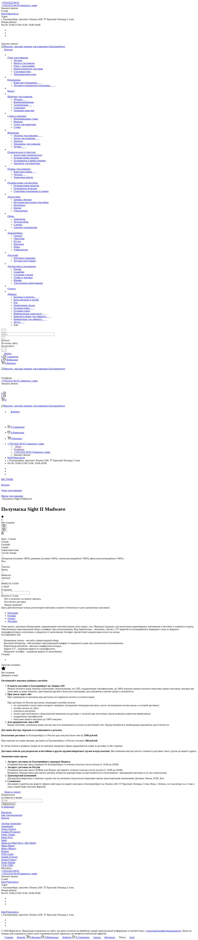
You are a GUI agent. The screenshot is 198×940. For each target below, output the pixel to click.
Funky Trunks (8, 834)
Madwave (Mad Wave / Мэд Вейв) (18, 843)
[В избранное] (3, 526)
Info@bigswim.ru (10, 13)
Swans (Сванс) (8, 859)
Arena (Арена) (8, 829)
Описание (12, 613)
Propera (5, 851)
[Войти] (2, 390)
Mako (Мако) (8, 845)
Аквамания (7, 826)
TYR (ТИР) (7, 865)
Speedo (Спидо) (9, 857)
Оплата (11, 618)
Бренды (5, 818)
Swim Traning (8, 862)
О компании (7, 806)
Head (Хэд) (7, 837)
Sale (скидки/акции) (11, 815)
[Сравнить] (4, 530)
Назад (18, 446)
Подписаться (8, 804)
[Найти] (3, 349)
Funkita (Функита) (10, 832)
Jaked (4, 840)
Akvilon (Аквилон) (11, 823)
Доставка (12, 621)
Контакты (6, 812)
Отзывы (11, 615)
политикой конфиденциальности (163, 930)
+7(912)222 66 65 (10, 2)
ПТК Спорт (7, 854)
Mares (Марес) (8, 848)
